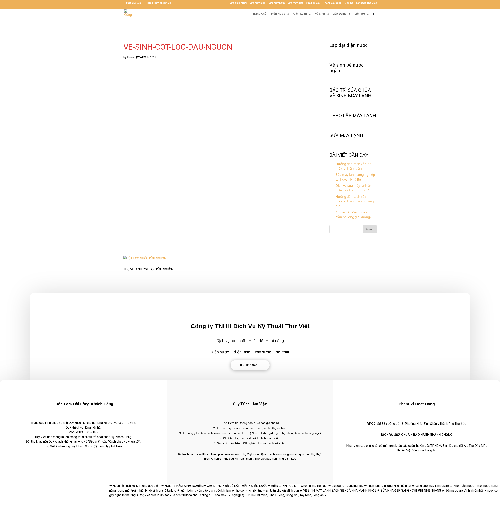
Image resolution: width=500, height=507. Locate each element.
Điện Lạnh (300, 13)
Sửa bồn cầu (313, 3)
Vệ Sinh (320, 13)
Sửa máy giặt (295, 3)
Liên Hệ (360, 13)
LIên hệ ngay (248, 365)
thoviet (131, 57)
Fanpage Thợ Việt (366, 3)
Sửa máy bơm (277, 3)
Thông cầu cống (332, 3)
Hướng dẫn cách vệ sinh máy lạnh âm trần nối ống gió (355, 201)
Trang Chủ (259, 13)
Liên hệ (349, 3)
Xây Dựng (339, 13)
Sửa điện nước (238, 3)
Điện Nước (278, 13)
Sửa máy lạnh (258, 3)
